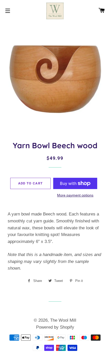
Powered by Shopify (55, 327)
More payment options (75, 195)
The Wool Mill (63, 320)
